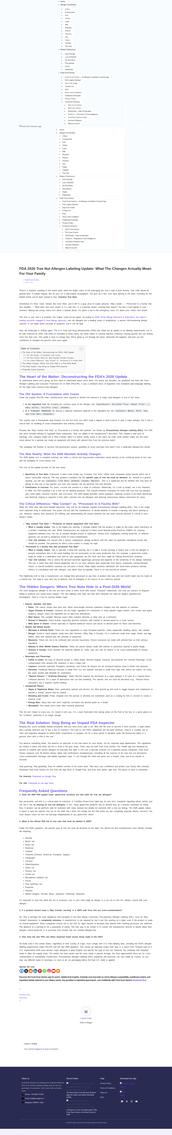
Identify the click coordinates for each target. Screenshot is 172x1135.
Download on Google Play (44, 776)
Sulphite (68, 43)
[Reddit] (31, 971)
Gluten (67, 18)
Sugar (67, 40)
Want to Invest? (74, 124)
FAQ (67, 89)
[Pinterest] (40, 971)
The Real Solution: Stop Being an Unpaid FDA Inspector (45, 366)
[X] (26, 971)
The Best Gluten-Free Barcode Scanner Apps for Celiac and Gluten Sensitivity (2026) (81, 1095)
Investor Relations (75, 120)
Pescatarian (69, 63)
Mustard (68, 28)
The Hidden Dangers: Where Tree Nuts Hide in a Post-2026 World (49, 363)
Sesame (68, 34)
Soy (66, 37)
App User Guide (71, 83)
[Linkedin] (35, 971)
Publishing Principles (73, 96)
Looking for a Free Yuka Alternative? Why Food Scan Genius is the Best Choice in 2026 (81, 1112)
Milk (66, 25)
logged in (38, 1049)
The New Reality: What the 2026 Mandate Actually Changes (50, 358)
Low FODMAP (70, 57)
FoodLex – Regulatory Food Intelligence (83, 114)
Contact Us (69, 86)
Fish (66, 15)
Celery (67, 9)
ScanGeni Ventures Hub (77, 117)
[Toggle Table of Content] (80, 349)
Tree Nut (68, 46)
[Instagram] (49, 971)
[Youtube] (53, 971)
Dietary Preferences (67, 176)
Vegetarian (69, 69)
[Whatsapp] (44, 971)
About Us (103, 1093)
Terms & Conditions (107, 1088)
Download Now (139, 980)
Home (61, 130)
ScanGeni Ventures (72, 102)
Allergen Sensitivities (67, 133)
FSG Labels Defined (73, 80)
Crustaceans (70, 12)
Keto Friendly (70, 54)
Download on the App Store (40, 783)
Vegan (67, 66)
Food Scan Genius (66, 198)
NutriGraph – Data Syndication (79, 111)
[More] (58, 971)
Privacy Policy (70, 99)
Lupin (67, 21)
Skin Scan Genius (75, 105)
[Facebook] (22, 971)
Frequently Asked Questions (33, 369)
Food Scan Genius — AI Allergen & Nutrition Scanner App (87, 77)
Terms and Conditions (73, 93)
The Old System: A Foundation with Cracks (43, 355)
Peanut (67, 31)
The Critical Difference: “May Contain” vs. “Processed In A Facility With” (55, 360)
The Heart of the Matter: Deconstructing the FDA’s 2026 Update (48, 352)
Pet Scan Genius (74, 108)
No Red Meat (70, 60)
